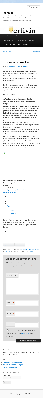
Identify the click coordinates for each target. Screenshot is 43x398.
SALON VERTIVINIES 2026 (12, 44)
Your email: (6, 375)
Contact (25, 44)
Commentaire (12, 275)
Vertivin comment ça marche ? (27, 40)
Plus (8, 206)
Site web (10, 324)
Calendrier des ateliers (18, 36)
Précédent (7, 51)
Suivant (36, 51)
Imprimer (13, 213)
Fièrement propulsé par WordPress (21, 394)
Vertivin (8, 13)
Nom (10, 302)
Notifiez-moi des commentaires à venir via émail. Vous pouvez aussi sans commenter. (20, 333)
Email (12, 211)
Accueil (6, 36)
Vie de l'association (10, 367)
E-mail (10, 313)
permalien (31, 251)
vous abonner (25, 333)
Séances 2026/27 (9, 40)
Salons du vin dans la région (30, 249)
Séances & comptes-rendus (12, 362)
